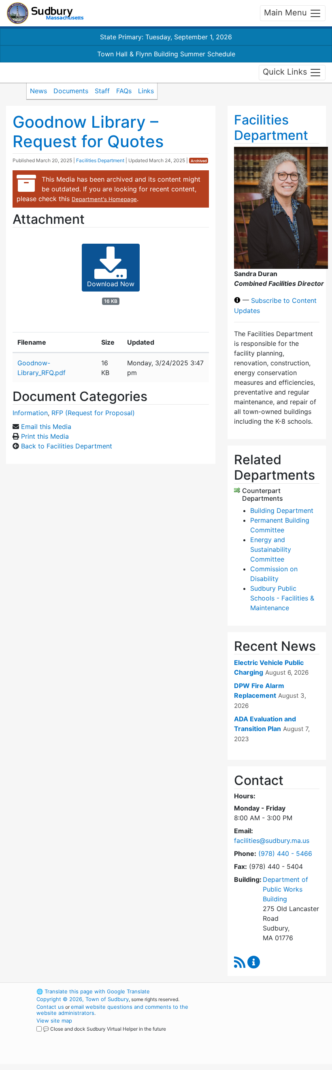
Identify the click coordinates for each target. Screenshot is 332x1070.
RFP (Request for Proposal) (93, 413)
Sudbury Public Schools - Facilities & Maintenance (282, 598)
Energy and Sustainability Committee (270, 549)
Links (146, 91)
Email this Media (46, 426)
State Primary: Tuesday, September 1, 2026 (166, 37)
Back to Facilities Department (66, 446)
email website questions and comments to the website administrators (112, 1010)
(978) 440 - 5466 (285, 853)
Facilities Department (100, 160)
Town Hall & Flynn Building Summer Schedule (166, 54)
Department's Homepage (104, 199)
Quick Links (286, 72)
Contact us (50, 1007)
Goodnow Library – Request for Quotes (88, 131)
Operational (267, 1036)
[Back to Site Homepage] (45, 13)
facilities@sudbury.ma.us (271, 840)
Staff (102, 91)
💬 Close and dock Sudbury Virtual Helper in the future (104, 1029)
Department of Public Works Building (285, 889)
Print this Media (45, 436)
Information (30, 413)
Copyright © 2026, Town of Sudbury (82, 999)
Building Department (281, 510)
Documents (70, 91)
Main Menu (286, 12)
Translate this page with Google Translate (93, 991)
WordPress (253, 991)
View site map (54, 1020)
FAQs (124, 91)
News (38, 91)
